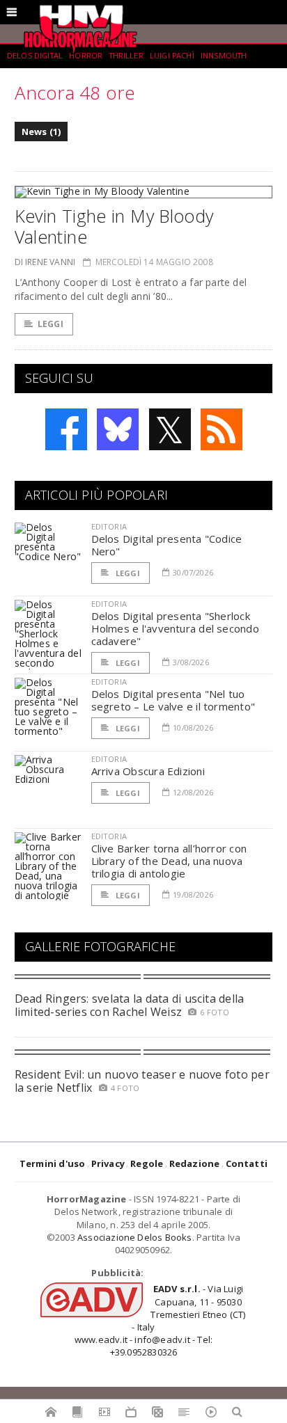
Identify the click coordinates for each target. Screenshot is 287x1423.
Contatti (247, 1163)
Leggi (50, 324)
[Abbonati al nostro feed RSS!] (221, 429)
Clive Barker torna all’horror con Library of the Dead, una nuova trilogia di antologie (169, 860)
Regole (146, 1163)
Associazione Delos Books (134, 1237)
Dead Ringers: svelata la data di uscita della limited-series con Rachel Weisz (130, 1005)
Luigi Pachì (172, 56)
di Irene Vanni (45, 262)
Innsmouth (224, 56)
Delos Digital (35, 56)
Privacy (108, 1163)
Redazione (194, 1163)
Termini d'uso (53, 1163)
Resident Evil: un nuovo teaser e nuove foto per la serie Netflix (142, 1081)
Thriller (126, 56)
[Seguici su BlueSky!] (117, 429)
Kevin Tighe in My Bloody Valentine (114, 226)
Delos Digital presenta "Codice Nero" (166, 545)
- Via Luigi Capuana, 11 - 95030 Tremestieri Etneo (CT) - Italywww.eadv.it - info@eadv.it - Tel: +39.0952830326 (160, 1320)
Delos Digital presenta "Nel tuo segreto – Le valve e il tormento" (173, 700)
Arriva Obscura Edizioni (148, 771)
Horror (85, 56)
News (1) (41, 131)
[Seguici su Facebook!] (66, 429)
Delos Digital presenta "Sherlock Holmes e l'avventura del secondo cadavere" (175, 628)
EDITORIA (109, 526)
